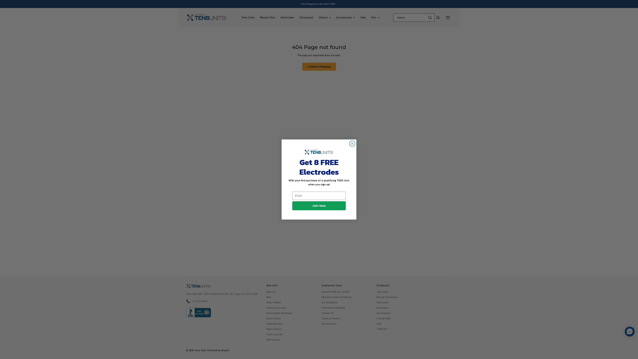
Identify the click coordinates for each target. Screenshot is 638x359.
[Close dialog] (352, 144)
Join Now (319, 205)
